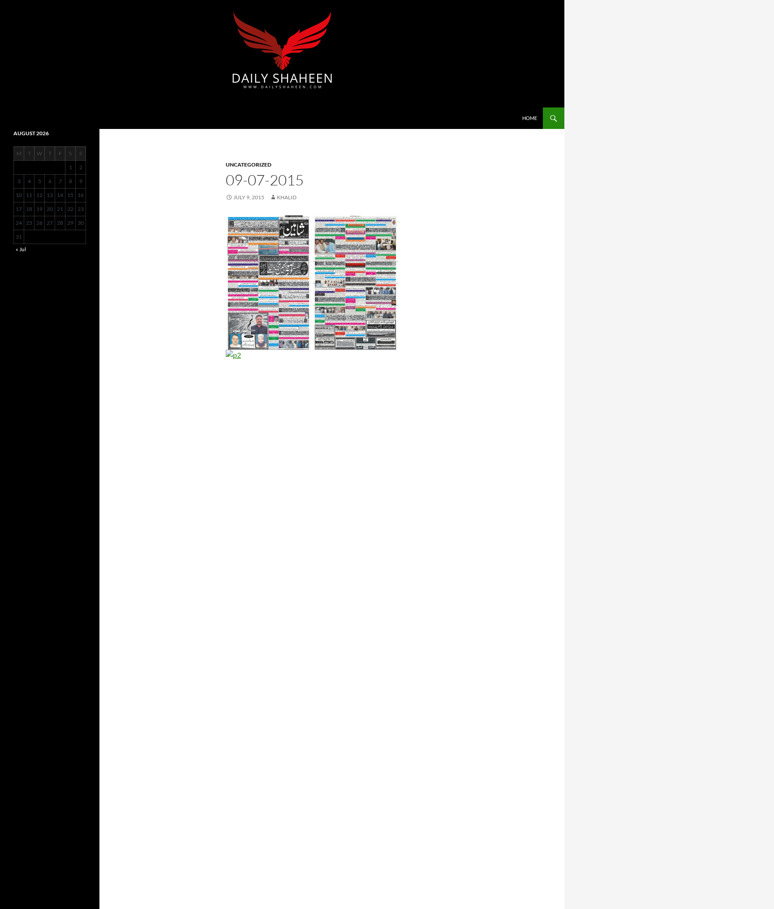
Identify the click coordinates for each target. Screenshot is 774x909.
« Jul (21, 249)
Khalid (287, 197)
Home (529, 118)
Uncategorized (248, 164)
